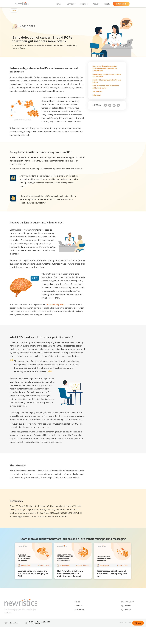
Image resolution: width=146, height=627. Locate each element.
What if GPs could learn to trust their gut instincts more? (106, 87)
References (97, 95)
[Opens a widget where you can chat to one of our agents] (138, 623)
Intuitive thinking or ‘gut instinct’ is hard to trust (107, 81)
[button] (70, 4)
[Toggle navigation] (32, 3)
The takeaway (97, 91)
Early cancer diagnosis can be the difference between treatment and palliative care (105, 68)
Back (14, 10)
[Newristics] (22, 4)
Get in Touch (121, 4)
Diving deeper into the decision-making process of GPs (107, 75)
